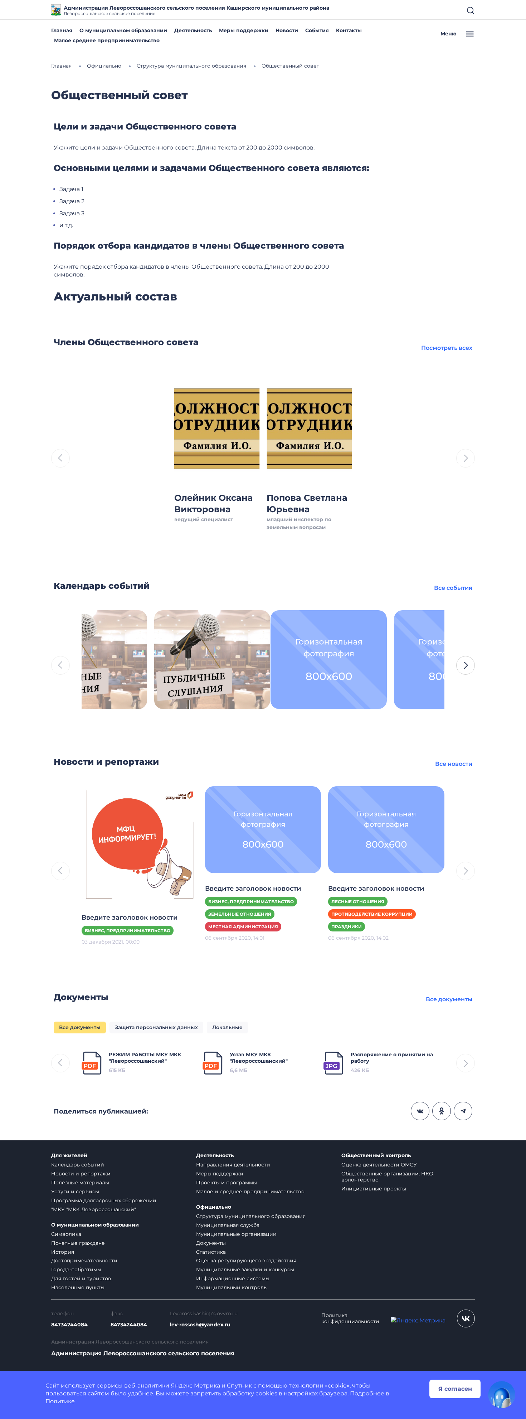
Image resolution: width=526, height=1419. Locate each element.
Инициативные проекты (373, 1188)
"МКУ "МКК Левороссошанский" (93, 1209)
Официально (213, 1207)
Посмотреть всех (446, 347)
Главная (61, 30)
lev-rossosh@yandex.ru (200, 1325)
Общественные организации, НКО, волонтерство (387, 1176)
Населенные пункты (77, 1287)
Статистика (211, 1252)
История (62, 1252)
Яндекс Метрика (195, 1385)
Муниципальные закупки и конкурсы (245, 1269)
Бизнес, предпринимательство (127, 930)
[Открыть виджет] (501, 1394)
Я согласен (455, 1388)
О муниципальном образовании (123, 30)
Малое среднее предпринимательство (107, 40)
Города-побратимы (76, 1269)
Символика (66, 1234)
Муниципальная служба (227, 1225)
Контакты (349, 30)
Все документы (449, 999)
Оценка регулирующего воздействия (246, 1260)
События (317, 30)
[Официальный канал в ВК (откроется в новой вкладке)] (466, 1318)
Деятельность (193, 30)
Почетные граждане (78, 1243)
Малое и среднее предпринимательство (250, 1191)
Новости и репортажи (81, 1173)
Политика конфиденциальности (350, 1318)
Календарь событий (77, 1164)
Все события (453, 587)
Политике (60, 1401)
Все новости (453, 763)
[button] (465, 665)
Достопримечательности (84, 1260)
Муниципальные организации (236, 1234)
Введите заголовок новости (130, 917)
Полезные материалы (80, 1182)
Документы (211, 1243)
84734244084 (69, 1325)
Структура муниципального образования (251, 1216)
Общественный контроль (376, 1156)
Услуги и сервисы (75, 1191)
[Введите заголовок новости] (140, 843)
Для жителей (69, 1156)
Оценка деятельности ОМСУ (379, 1164)
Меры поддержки (243, 30)
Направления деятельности (233, 1164)
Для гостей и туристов (81, 1278)
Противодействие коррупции (372, 914)
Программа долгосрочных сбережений (103, 1200)
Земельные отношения (239, 914)
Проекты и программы (226, 1182)
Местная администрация (243, 926)
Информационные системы (232, 1278)
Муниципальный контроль (231, 1287)
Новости (287, 30)
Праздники (346, 926)
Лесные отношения (357, 901)
